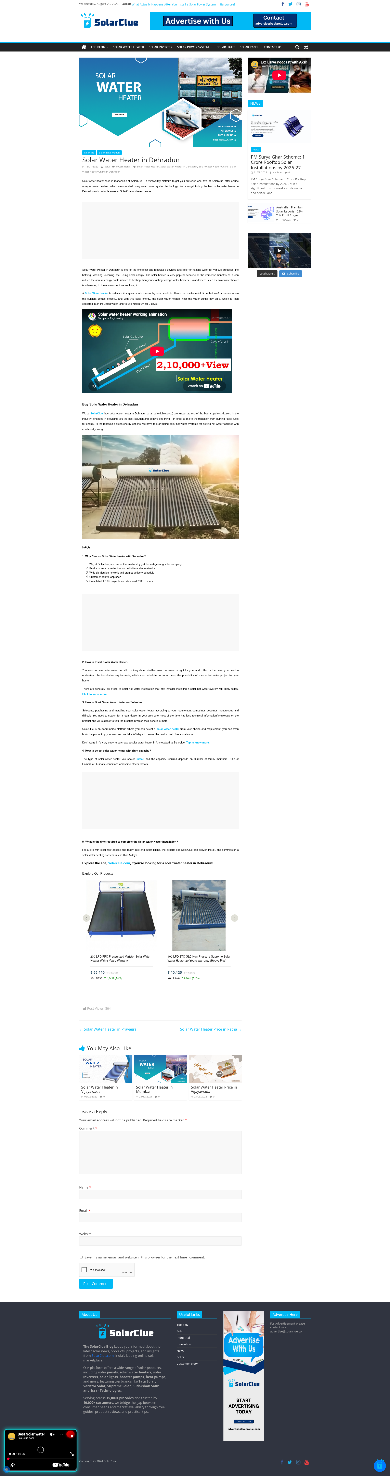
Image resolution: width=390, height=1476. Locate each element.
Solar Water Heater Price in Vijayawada (214, 1089)
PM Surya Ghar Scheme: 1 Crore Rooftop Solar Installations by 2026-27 (278, 162)
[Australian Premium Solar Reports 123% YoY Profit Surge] (261, 205)
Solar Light (226, 47)
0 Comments (123, 166)
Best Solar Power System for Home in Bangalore (164, 5)
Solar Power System (193, 47)
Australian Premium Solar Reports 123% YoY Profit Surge (289, 211)
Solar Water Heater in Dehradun (178, 166)
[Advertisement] (160, 230)
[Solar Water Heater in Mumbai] (160, 1058)
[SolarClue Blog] (124, 1325)
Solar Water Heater (128, 47)
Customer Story (187, 1364)
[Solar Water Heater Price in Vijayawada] (215, 1058)
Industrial (183, 1338)
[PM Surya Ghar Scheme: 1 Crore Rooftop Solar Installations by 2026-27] (279, 112)
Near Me (89, 152)
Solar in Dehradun (109, 152)
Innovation (184, 1344)
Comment (88, 1128)
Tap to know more (197, 742)
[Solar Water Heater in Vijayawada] (105, 1058)
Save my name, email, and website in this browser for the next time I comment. (144, 1257)
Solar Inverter (160, 47)
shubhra (278, 172)
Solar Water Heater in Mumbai (154, 1089)
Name (85, 1187)
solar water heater (168, 728)
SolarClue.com (103, 1355)
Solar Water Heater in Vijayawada (99, 1089)
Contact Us (273, 47)
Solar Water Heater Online (214, 166)
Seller (180, 1357)
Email (84, 1210)
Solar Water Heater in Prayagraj (108, 1029)
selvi (107, 166)
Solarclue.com (119, 863)
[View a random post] (306, 47)
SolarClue (110, 1461)
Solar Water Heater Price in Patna (211, 1029)
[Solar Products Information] (83, 47)
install (140, 759)
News (256, 149)
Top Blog (98, 47)
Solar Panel (249, 47)
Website (85, 1234)
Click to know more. (95, 694)
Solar (180, 1331)
